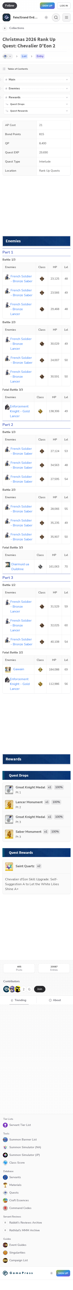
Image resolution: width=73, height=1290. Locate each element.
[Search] (56, 17)
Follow (9, 5)
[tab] (18, 1000)
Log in (64, 5)
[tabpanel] (36, 1059)
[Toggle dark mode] (46, 17)
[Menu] (66, 17)
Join (39, 989)
